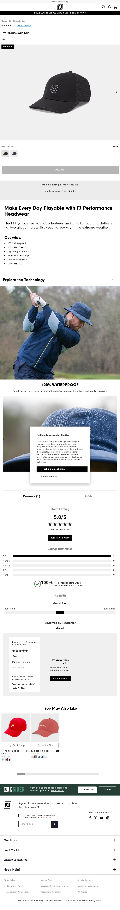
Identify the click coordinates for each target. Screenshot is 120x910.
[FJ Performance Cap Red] (6, 759)
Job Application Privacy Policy (16, 892)
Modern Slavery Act (12, 886)
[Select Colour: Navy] (14, 154)
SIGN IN (107, 790)
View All (60, 628)
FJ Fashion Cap (40, 751)
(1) (14, 25)
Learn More (57, 790)
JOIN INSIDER (87, 790)
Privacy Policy (45, 817)
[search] (104, 7)
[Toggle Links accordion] (60, 840)
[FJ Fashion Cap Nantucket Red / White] (35, 757)
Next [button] (116, 92)
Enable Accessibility (60, 2)
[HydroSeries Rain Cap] (60, 95)
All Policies (82, 892)
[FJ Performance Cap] (15, 741)
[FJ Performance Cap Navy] (9, 759)
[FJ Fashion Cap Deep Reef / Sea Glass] (39, 757)
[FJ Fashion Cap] (45, 741)
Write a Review (24, 25)
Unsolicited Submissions (88, 886)
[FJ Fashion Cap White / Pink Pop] (32, 757)
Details (72, 191)
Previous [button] (3, 92)
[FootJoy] (60, 7)
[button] (3, 6)
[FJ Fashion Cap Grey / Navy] (45, 757)
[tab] (115, 7)
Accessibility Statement (51, 892)
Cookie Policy (46, 880)
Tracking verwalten (48, 477)
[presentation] (31, 495)
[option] (60, 95)
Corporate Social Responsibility (54, 886)
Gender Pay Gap (85, 880)
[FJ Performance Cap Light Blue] (2, 759)
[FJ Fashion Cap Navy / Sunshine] (42, 757)
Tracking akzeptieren (53, 469)
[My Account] (109, 7)
